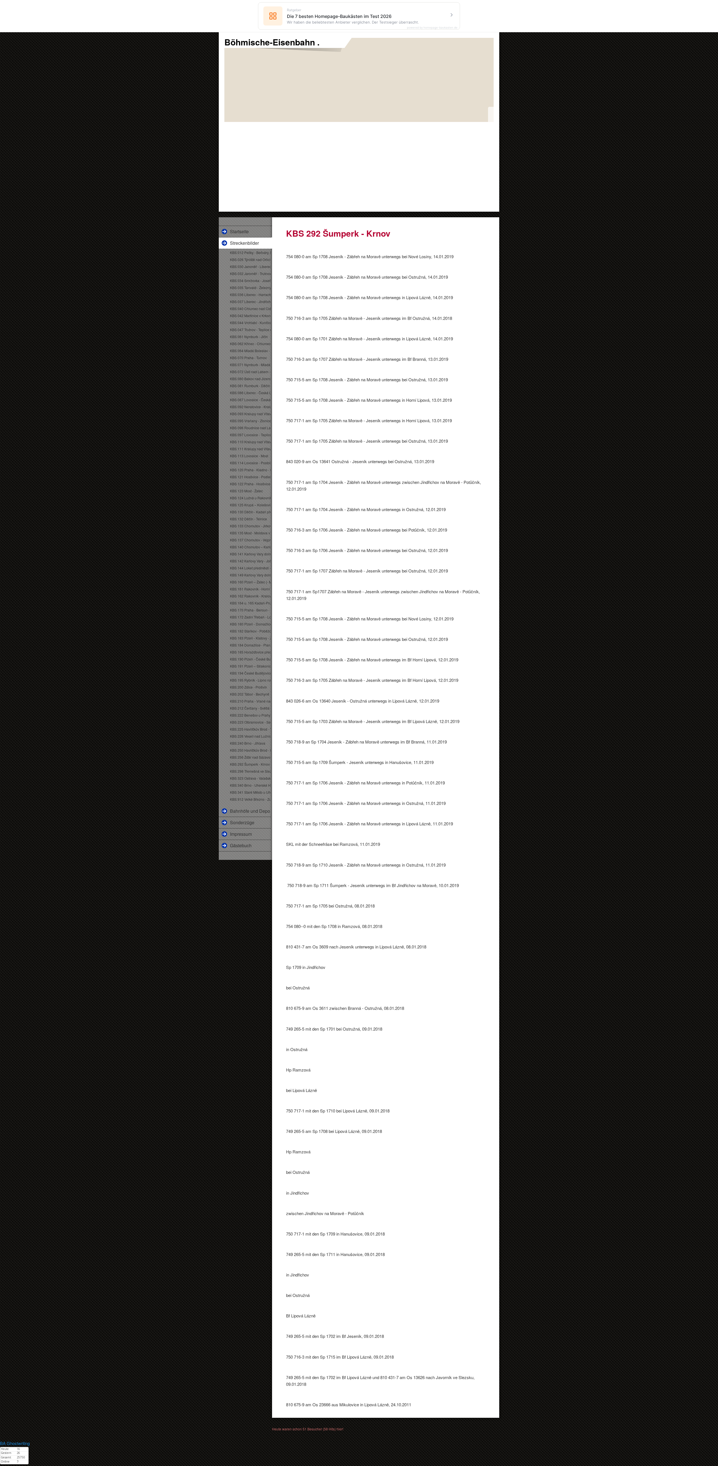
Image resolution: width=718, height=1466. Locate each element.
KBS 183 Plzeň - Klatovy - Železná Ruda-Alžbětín (250, 638)
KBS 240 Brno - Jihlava (247, 743)
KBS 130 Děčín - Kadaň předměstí (250, 511)
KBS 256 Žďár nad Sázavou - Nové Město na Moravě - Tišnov (250, 757)
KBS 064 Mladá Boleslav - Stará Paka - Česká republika (250, 350)
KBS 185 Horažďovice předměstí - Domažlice (250, 652)
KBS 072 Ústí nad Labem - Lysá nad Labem (250, 371)
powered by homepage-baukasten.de (432, 27)
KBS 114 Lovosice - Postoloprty (250, 462)
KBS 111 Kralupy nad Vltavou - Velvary (250, 448)
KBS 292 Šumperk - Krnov (250, 764)
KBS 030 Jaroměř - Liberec (250, 266)
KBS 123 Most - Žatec (246, 490)
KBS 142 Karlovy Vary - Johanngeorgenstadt (250, 560)
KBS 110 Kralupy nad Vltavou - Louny (250, 441)
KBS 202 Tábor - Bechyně (249, 694)
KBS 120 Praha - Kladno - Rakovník (250, 469)
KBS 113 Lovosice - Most (249, 455)
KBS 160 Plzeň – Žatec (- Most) (250, 582)
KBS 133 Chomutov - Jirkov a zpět (250, 525)
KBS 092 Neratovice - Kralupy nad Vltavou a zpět (250, 406)
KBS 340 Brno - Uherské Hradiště (250, 785)
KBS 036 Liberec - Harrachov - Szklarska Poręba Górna (250, 294)
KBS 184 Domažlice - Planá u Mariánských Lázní (250, 645)
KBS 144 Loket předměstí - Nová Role (250, 567)
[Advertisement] (359, 164)
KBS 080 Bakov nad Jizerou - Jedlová (250, 378)
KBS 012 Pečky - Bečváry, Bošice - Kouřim (250, 252)
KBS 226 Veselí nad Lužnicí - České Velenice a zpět (250, 736)
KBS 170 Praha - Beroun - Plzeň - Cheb (250, 610)
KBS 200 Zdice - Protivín (248, 687)
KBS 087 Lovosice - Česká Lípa (250, 399)
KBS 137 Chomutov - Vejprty (250, 539)
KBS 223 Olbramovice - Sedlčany (250, 722)
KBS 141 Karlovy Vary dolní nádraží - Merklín (250, 553)
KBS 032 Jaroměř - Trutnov (250, 273)
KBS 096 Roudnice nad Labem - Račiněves (250, 427)
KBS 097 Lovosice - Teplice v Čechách (250, 434)
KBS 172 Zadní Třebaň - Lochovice (250, 617)
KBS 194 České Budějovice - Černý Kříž (250, 673)
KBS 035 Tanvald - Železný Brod (250, 287)
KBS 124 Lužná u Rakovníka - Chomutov (250, 497)
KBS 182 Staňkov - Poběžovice (250, 631)
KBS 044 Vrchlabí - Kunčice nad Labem (250, 322)
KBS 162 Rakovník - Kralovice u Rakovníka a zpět (250, 596)
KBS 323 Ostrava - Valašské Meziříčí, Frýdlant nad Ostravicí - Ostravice (250, 778)
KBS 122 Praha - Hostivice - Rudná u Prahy (250, 483)
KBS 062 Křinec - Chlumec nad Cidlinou (250, 343)
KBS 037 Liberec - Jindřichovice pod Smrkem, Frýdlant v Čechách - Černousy (250, 301)
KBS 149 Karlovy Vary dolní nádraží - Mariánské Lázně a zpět (250, 574)
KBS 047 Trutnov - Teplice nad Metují (250, 329)
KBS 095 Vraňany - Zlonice (250, 420)
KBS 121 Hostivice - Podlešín (250, 476)
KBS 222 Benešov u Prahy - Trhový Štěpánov (250, 715)
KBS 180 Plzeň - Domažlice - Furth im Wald (250, 624)
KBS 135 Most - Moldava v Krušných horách (250, 532)
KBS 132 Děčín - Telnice (248, 518)
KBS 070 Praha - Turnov (248, 357)
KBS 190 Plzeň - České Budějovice (250, 659)
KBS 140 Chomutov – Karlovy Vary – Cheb (250, 546)
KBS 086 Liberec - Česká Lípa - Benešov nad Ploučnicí (250, 392)
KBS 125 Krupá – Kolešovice (250, 504)
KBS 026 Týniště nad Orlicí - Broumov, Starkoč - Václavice (250, 259)
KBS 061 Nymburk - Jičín (249, 336)
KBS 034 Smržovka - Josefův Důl (250, 280)
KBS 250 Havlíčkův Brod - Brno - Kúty (250, 750)
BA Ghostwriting (15, 1443)
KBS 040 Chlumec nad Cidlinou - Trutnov (250, 308)
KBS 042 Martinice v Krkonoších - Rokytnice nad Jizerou (250, 315)
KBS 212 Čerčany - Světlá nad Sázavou (250, 708)
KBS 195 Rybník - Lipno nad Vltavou (250, 680)
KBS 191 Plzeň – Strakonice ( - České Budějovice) (250, 666)
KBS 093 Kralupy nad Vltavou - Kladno (250, 413)
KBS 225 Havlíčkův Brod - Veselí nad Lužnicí (250, 729)
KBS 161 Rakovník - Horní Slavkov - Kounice (250, 589)
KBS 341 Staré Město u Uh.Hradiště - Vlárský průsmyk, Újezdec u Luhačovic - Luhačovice (250, 792)
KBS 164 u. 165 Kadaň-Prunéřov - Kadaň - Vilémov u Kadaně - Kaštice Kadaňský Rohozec (250, 603)
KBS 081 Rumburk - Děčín (250, 385)
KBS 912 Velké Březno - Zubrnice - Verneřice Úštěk (250, 799)
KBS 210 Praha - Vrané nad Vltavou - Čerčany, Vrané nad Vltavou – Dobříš (250, 701)
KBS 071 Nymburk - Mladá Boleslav (250, 364)
